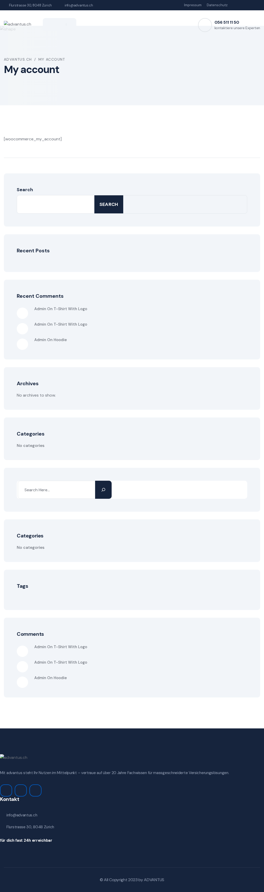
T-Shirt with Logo (70, 308)
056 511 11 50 (226, 22)
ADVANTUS (154, 879)
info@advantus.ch (79, 5)
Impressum (193, 5)
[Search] (103, 490)
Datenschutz (217, 5)
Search (25, 190)
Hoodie (60, 339)
